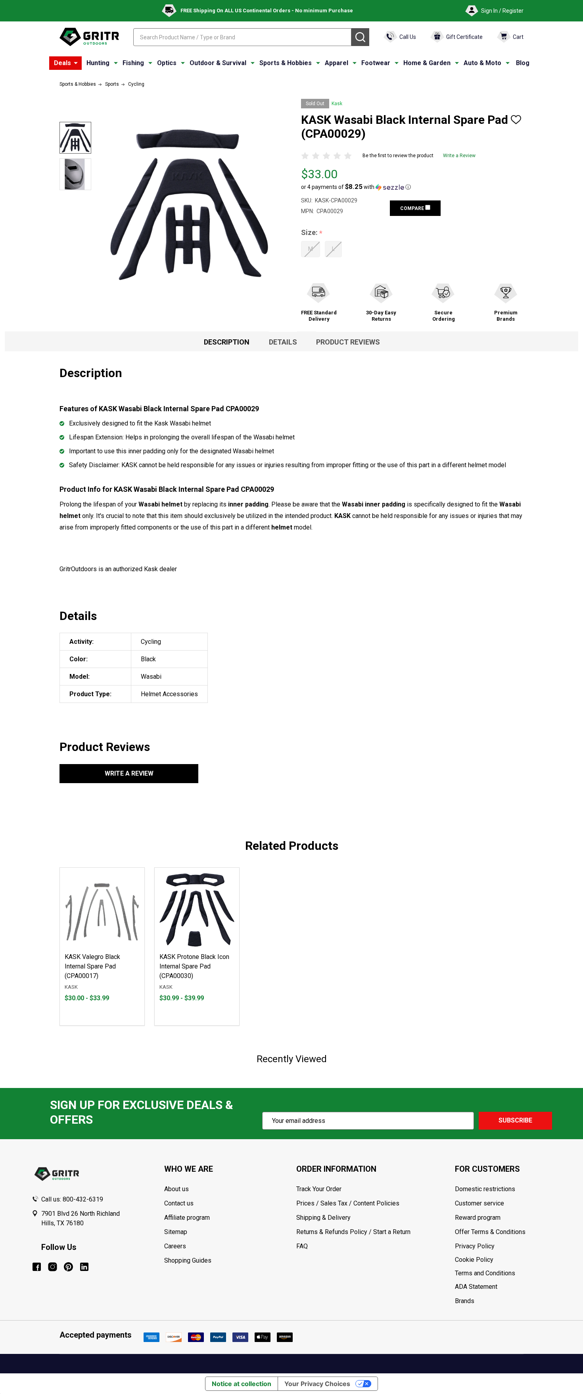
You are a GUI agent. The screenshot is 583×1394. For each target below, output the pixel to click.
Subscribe (515, 1120)
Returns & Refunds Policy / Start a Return (353, 1232)
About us (176, 1189)
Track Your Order (318, 1189)
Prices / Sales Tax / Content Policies (347, 1203)
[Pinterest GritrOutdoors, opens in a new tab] (68, 1267)
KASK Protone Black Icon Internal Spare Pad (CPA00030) (194, 966)
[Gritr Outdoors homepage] (89, 37)
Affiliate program (187, 1217)
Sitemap (175, 1232)
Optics (166, 63)
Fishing (133, 63)
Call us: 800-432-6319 (72, 1199)
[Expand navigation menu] (116, 63)
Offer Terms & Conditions (490, 1232)
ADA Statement (476, 1286)
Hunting (97, 63)
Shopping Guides (187, 1260)
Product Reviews (348, 342)
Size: (312, 232)
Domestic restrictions (485, 1189)
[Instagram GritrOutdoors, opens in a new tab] (53, 1267)
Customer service (479, 1203)
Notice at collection (241, 1384)
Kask (337, 103)
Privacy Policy (503, 1246)
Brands (464, 1301)
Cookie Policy (503, 1260)
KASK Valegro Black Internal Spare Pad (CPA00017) (92, 966)
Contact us (179, 1203)
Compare (412, 208)
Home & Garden (427, 63)
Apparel (336, 63)
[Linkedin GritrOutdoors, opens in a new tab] (84, 1267)
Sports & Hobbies (285, 63)
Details (283, 342)
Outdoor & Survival (218, 63)
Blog (522, 63)
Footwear (375, 63)
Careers (175, 1246)
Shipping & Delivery (323, 1217)
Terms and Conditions (503, 1273)
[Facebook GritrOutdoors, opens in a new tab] (37, 1267)
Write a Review (459, 155)
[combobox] (242, 37)
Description (226, 342)
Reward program (478, 1217)
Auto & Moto (482, 63)
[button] (356, 187)
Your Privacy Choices (317, 1384)
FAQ (302, 1246)
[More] (76, 63)
